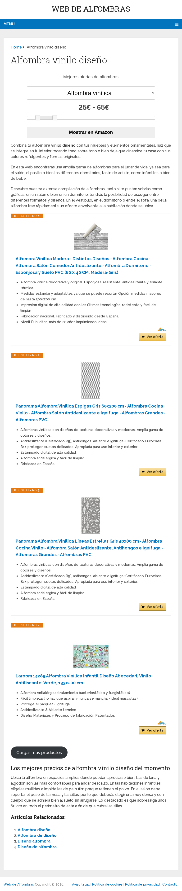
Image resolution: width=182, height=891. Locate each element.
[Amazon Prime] (159, 329)
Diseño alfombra (34, 841)
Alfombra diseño (34, 830)
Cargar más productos (39, 752)
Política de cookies (107, 884)
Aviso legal (81, 884)
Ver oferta (155, 337)
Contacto (169, 884)
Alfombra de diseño (37, 835)
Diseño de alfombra (37, 847)
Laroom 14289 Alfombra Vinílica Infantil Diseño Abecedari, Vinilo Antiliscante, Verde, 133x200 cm (83, 679)
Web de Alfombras (91, 9)
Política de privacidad (142, 884)
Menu (9, 24)
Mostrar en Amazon (91, 132)
